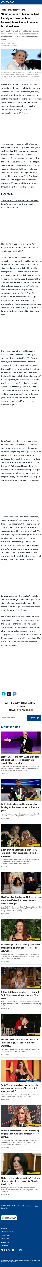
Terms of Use (5, 1242)
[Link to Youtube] (13, 1250)
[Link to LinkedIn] (20, 1250)
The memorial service (10, 144)
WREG (33, 559)
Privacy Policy (5, 1235)
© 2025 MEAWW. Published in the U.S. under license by (18, 1206)
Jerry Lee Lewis (30, 84)
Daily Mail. (27, 154)
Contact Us (4, 1245)
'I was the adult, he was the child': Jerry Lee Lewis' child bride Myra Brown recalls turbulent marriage (20, 204)
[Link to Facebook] (2, 1250)
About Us (4, 1228)
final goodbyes (15, 99)
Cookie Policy (5, 1238)
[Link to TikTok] (16, 1251)
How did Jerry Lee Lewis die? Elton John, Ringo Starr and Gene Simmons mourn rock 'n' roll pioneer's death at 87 (20, 247)
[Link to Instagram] (5, 1250)
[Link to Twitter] (9, 1250)
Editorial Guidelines (7, 1232)
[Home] (7, 2)
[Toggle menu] (38, 2)
